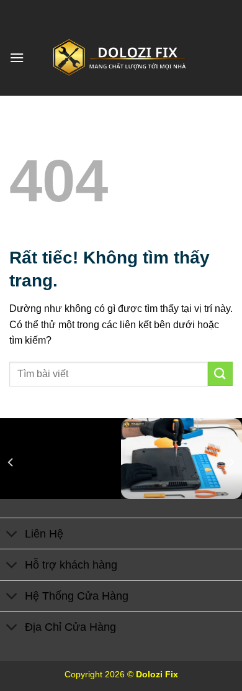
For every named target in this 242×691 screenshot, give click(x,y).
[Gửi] (220, 374)
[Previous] (11, 463)
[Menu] (16, 57)
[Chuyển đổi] (12, 534)
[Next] (231, 463)
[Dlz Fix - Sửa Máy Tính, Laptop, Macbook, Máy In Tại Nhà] (121, 57)
